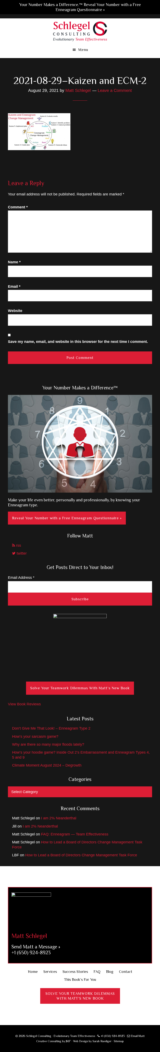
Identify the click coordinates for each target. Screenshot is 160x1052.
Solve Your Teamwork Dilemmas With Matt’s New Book (80, 688)
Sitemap (119, 1041)
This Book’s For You (80, 979)
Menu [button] (83, 50)
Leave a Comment (115, 90)
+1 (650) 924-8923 (31, 952)
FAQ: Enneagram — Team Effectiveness (74, 834)
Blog (109, 972)
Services (50, 972)
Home (33, 972)
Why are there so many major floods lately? (48, 744)
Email (14, 286)
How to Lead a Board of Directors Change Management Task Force (81, 855)
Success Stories (75, 972)
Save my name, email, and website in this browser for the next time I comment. (78, 342)
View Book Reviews (24, 704)
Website (15, 311)
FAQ (97, 972)
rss (18, 545)
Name (14, 262)
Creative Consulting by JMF (53, 1041)
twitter (21, 553)
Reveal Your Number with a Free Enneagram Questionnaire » (67, 518)
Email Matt (137, 1036)
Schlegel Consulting (80, 30)
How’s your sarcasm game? (35, 736)
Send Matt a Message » (35, 946)
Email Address (21, 577)
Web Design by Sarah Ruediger (92, 1041)
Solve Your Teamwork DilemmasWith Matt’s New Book (80, 995)
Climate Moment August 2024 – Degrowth (46, 765)
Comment (18, 207)
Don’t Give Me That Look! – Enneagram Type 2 (51, 728)
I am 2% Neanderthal (58, 818)
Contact (125, 972)
